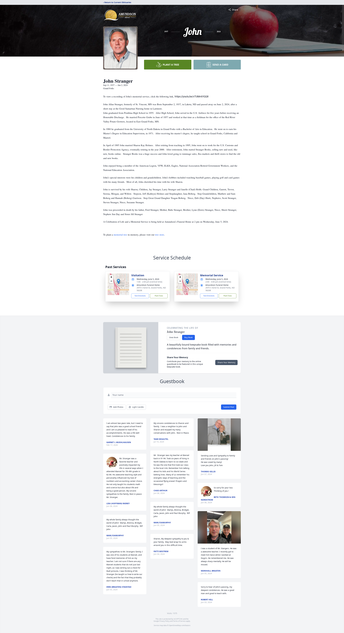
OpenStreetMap (175, 625)
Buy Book (188, 337)
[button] (118, 281)
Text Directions (140, 296)
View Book (173, 337)
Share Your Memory (226, 362)
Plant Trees (159, 296)
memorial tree (120, 234)
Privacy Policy (164, 621)
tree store (159, 234)
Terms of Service (179, 621)
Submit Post (228, 407)
